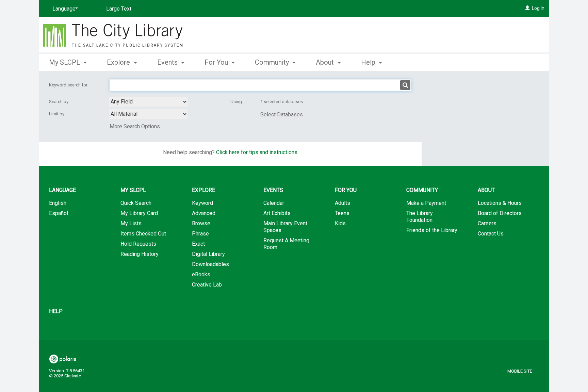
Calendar (273, 203)
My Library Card (139, 213)
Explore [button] (119, 62)
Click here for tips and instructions (256, 152)
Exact (198, 244)
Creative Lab (207, 284)
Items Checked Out (143, 233)
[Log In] (527, 8)
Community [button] (273, 62)
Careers (487, 223)
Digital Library (208, 254)
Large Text (118, 8)
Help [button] (369, 62)
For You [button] (217, 62)
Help (56, 311)
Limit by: (57, 113)
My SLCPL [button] (65, 62)
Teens (342, 213)
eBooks (201, 274)
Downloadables (210, 264)
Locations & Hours (500, 203)
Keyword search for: (69, 84)
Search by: (59, 101)
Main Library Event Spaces (285, 226)
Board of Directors (500, 213)
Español (58, 213)
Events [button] (168, 62)
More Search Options (135, 126)
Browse (201, 223)
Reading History (139, 254)
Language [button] (62, 190)
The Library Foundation (419, 216)
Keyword (202, 203)
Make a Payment (426, 203)
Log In (538, 8)
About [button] (326, 62)
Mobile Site (519, 371)
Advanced (203, 213)
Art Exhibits (277, 213)
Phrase (200, 233)
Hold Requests (138, 244)
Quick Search (135, 203)
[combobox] (148, 102)
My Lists (131, 223)
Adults (342, 203)
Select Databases (281, 114)
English (57, 203)
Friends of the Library (431, 230)
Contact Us (491, 233)
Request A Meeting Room (286, 243)
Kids (340, 223)
